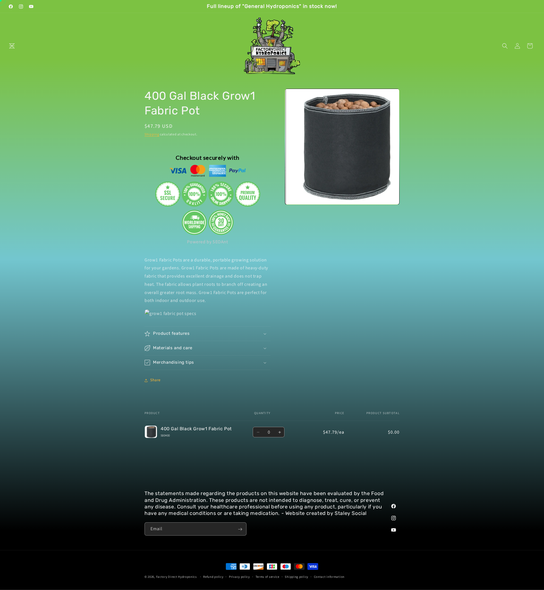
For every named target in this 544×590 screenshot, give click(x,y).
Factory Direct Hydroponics (176, 577)
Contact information (329, 577)
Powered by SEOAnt (207, 242)
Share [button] (155, 380)
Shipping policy (296, 577)
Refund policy (213, 577)
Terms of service (267, 577)
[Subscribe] (240, 529)
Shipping (151, 134)
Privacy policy (239, 577)
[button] (12, 46)
